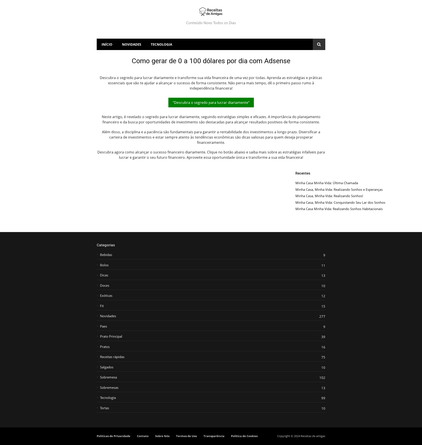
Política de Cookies (244, 436)
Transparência (214, 436)
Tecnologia (161, 44)
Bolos (104, 265)
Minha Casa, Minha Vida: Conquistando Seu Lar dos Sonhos (340, 202)
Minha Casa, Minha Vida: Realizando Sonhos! (329, 196)
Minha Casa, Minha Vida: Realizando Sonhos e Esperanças (339, 189)
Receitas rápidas (112, 357)
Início (107, 44)
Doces (104, 285)
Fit (102, 306)
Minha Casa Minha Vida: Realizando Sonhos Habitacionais (339, 209)
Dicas (104, 275)
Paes (103, 326)
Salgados (106, 367)
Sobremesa (108, 377)
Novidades (131, 44)
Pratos (105, 347)
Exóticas (106, 296)
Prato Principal (111, 336)
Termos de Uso (186, 436)
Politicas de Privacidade (113, 436)
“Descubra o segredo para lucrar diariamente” (211, 102)
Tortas (104, 408)
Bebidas (106, 255)
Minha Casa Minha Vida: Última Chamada (326, 183)
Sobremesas (109, 388)
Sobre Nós (162, 436)
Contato (143, 436)
